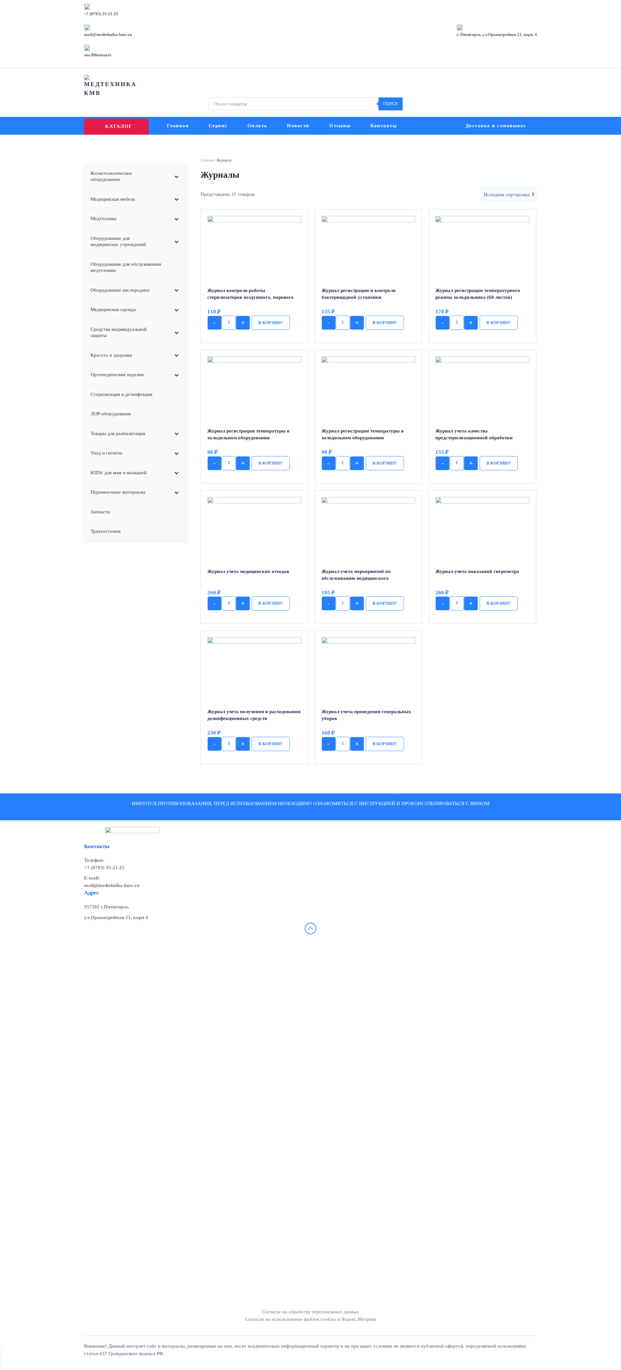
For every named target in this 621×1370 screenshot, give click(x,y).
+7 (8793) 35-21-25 (104, 867)
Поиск (390, 103)
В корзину (270, 322)
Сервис (218, 125)
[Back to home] (111, 86)
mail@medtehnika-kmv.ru (111, 885)
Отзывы (340, 125)
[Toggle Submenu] (176, 176)
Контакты (383, 125)
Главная (178, 125)
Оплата (257, 125)
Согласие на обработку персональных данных (310, 1311)
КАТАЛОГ (118, 126)
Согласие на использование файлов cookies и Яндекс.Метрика (310, 1319)
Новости (298, 125)
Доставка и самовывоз (495, 125)
